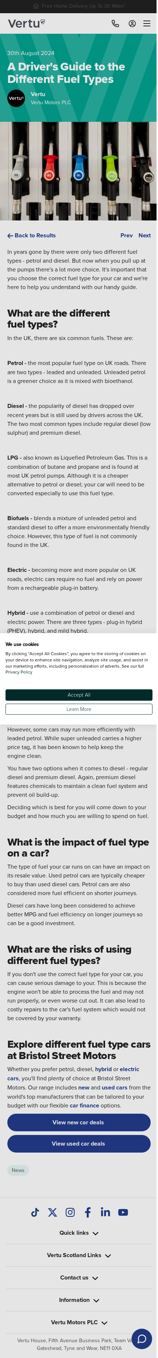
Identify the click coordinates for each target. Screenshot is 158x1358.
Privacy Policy (25, 672)
